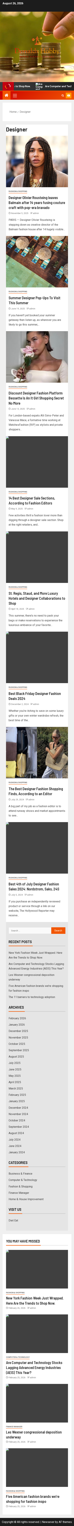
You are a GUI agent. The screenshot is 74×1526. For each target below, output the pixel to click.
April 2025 (15, 1082)
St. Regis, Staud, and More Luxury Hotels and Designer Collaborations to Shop (37, 598)
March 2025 (16, 1088)
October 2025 (17, 1044)
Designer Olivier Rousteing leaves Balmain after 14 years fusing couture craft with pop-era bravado (37, 202)
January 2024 (17, 1152)
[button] (14, 95)
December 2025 (18, 1031)
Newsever (48, 1522)
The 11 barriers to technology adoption (32, 997)
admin (36, 213)
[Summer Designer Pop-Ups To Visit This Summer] (37, 261)
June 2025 (15, 1069)
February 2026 (17, 1018)
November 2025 (18, 1037)
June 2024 (15, 1146)
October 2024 (17, 1120)
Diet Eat (13, 1220)
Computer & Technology (23, 1180)
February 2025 (17, 1094)
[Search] (63, 95)
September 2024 (19, 1126)
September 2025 (19, 1050)
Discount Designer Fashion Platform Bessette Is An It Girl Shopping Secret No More (36, 398)
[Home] (6, 95)
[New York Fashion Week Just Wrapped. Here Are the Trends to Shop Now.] (37, 1269)
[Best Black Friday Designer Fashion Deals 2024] (37, 657)
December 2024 (18, 1107)
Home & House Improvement (26, 1199)
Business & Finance (20, 1173)
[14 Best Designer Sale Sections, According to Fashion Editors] (37, 462)
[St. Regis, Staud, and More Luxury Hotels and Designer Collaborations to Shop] (37, 557)
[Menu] (14, 95)
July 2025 (14, 1063)
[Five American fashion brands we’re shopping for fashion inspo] (37, 1467)
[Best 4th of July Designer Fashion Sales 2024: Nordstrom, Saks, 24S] (37, 848)
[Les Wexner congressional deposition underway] (37, 1403)
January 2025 (17, 1101)
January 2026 (17, 1024)
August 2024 (16, 1133)
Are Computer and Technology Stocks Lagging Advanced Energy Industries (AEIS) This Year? (34, 1367)
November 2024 (18, 1114)
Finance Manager (19, 1192)
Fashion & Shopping (18, 191)
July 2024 (14, 1139)
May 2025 (15, 1075)
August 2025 (16, 1056)
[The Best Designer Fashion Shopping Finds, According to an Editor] (37, 752)
